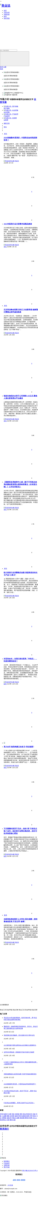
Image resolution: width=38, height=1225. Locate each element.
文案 (9, 1114)
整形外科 (29, 1114)
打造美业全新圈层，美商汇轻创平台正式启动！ (19, 1103)
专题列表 (7, 14)
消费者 (4, 1118)
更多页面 (7, 18)
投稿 (1, 69)
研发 (34, 1116)
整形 (21, 1114)
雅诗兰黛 (12, 1120)
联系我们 (4, 1129)
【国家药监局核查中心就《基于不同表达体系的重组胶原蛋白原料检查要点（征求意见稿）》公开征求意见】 (20, 484)
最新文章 (7, 123)
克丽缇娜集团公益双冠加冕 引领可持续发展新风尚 (20, 1074)
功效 (33, 1114)
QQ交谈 (10, 1185)
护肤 (1, 1114)
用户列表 (7, 1167)
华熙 (19, 1116)
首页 (5, 10)
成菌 (17, 1118)
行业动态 (7, 1163)
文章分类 (7, 12)
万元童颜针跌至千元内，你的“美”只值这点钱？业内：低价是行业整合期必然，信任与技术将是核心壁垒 (20, 831)
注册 (4, 67)
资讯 (5, 127)
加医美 (9, 1118)
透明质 (26, 1118)
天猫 (7, 1120)
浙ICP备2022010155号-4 (29, 1170)
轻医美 (5, 1114)
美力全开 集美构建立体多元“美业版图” (19, 747)
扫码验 (17, 1114)
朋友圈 (22, 1118)
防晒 (30, 1118)
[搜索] (14, 58)
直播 (16, 1116)
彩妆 (24, 1114)
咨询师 (12, 1116)
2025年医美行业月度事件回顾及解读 (18, 224)
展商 (27, 1116)
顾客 (8, 1116)
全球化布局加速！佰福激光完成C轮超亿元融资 (19, 1052)
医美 (5, 684)
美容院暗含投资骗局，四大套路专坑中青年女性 (19, 1035)
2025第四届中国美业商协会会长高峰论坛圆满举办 (20, 1045)
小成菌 (4, 1116)
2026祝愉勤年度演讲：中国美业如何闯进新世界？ (20, 1084)
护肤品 (13, 1118)
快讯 (5, 16)
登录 (1, 67)
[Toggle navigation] (0, 1)
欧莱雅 (23, 1116)
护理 (31, 1116)
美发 (12, 1114)
